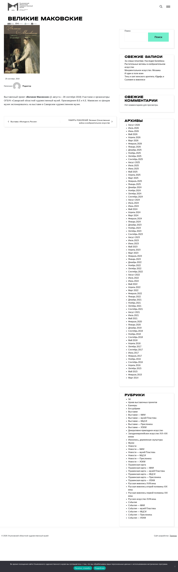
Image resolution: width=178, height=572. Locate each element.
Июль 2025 (133, 164)
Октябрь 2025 (134, 155)
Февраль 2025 (135, 180)
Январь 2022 (134, 296)
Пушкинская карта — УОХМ (141, 479)
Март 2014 (133, 377)
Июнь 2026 (133, 130)
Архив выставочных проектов (142, 401)
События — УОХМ (137, 517)
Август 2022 (134, 274)
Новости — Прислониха (139, 458)
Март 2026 (133, 140)
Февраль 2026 (135, 143)
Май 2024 (132, 208)
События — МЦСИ (137, 511)
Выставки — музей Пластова (142, 417)
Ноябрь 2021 (134, 302)
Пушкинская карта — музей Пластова (146, 470)
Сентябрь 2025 (135, 158)
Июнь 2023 (133, 243)
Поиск (127, 30)
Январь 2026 (134, 146)
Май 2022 (132, 283)
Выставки (133, 411)
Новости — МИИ (136, 448)
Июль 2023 (133, 239)
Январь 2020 (134, 324)
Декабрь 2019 (135, 327)
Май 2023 (132, 246)
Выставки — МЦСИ (137, 420)
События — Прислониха (140, 514)
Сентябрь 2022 (135, 271)
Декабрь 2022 (135, 261)
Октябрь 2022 (134, 267)
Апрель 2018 (134, 342)
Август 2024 (134, 199)
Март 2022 (133, 289)
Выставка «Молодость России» (24, 121)
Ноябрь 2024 (134, 189)
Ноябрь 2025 (134, 152)
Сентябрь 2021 (135, 308)
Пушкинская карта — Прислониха (144, 476)
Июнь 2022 (133, 280)
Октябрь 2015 (134, 367)
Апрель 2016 (134, 364)
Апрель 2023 (134, 249)
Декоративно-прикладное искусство (145, 429)
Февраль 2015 (135, 374)
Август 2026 (134, 124)
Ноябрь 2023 (134, 227)
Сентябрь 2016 (135, 361)
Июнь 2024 (133, 205)
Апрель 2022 (134, 286)
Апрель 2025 (134, 174)
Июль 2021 (133, 314)
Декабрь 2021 (135, 299)
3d (129, 398)
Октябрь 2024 (134, 193)
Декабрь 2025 (135, 149)
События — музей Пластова (142, 507)
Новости (132, 445)
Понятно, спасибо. (83, 568)
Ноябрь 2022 (134, 264)
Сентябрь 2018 (135, 336)
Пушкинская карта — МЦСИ (141, 473)
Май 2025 (132, 171)
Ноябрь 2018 (134, 333)
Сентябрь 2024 (135, 196)
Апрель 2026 (134, 136)
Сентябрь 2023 (135, 233)
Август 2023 (134, 236)
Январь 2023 (134, 258)
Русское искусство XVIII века (142, 498)
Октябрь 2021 (134, 305)
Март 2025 (133, 177)
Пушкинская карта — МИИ (141, 467)
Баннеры (132, 404)
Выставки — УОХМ (137, 426)
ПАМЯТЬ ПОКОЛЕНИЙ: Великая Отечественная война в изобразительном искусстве (89, 120)
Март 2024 (133, 214)
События (132, 501)
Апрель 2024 (134, 211)
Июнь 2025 (133, 168)
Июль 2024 (133, 202)
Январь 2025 (134, 183)
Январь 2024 (134, 221)
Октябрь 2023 (134, 230)
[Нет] (174, 566)
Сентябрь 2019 (135, 330)
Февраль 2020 (135, 321)
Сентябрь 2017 (135, 349)
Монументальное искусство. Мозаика (143, 69)
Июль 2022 (133, 277)
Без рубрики (134, 408)
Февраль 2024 (135, 218)
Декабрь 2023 (135, 224)
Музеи (131, 442)
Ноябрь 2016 (134, 358)
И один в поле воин (134, 72)
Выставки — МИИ (137, 414)
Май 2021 (132, 317)
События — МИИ (136, 504)
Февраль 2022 (135, 292)
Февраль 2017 (135, 355)
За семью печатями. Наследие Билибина (144, 60)
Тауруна (173, 535)
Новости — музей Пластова (141, 451)
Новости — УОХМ (136, 461)
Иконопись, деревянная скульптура (145, 439)
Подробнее (100, 568)
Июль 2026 (133, 127)
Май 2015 (132, 370)
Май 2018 (132, 339)
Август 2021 (134, 311)
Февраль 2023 (135, 255)
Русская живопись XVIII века (142, 482)
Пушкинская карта (137, 464)
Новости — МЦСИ (137, 454)
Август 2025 (134, 161)
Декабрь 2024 (135, 186)
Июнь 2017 (133, 352)
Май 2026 (132, 133)
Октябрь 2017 (134, 346)
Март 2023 (133, 252)
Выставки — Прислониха (140, 423)
